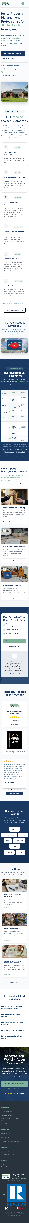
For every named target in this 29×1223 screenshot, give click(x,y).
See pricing (22, 301)
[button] (27, 4)
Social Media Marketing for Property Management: (12, 961)
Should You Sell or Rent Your (12, 928)
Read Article (7, 907)
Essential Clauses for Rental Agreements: (12, 895)
